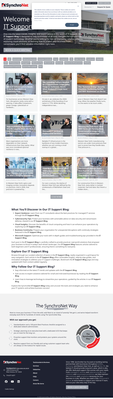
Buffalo (100, 364)
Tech (40, 66)
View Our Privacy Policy (68, 397)
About (35, 373)
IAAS (5, 63)
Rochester (69, 366)
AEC (9, 59)
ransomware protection (85, 374)
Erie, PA (102, 366)
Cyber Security (80, 59)
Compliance (64, 59)
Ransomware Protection (12, 66)
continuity (72, 376)
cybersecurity (94, 372)
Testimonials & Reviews (41, 362)
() (22, 368)
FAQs (35, 377)
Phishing (87, 63)
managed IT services (78, 372)
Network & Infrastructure (73, 63)
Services (36, 366)
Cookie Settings (9, 389)
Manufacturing (37, 63)
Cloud (56, 59)
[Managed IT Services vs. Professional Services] (56, 133)
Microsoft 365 (49, 63)
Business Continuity (44, 59)
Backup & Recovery (29, 59)
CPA (71, 59)
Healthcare (90, 59)
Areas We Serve (38, 384)
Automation (17, 59)
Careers (35, 380)
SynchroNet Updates (30, 66)
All (5, 59)
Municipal (59, 63)
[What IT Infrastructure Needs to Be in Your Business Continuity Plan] (21, 91)
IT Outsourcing (15, 63)
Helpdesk (99, 59)
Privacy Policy (38, 20)
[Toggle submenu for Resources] (93, 7)
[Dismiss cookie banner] (78, 6)
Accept (72, 25)
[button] (6, 381)
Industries (36, 369)
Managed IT (26, 63)
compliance (84, 376)
